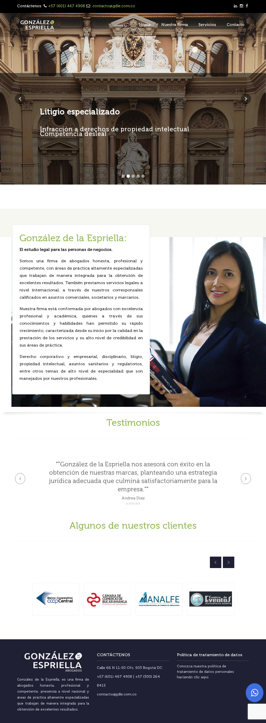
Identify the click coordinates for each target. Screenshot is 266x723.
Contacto (235, 24)
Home (145, 24)
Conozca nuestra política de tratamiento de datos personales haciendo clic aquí (205, 671)
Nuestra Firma (174, 24)
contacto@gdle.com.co (113, 6)
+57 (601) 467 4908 (66, 6)
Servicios (207, 24)
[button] (20, 99)
